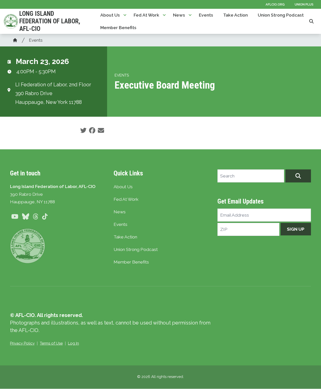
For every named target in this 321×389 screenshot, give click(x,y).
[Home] (15, 40)
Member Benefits (118, 27)
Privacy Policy (22, 343)
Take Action (235, 15)
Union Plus (304, 4)
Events (206, 15)
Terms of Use (51, 343)
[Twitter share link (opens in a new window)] (83, 130)
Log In (73, 343)
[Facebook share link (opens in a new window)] (92, 130)
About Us (110, 15)
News (179, 15)
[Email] (101, 130)
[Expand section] (124, 15)
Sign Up (295, 229)
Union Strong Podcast (281, 15)
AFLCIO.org (275, 4)
